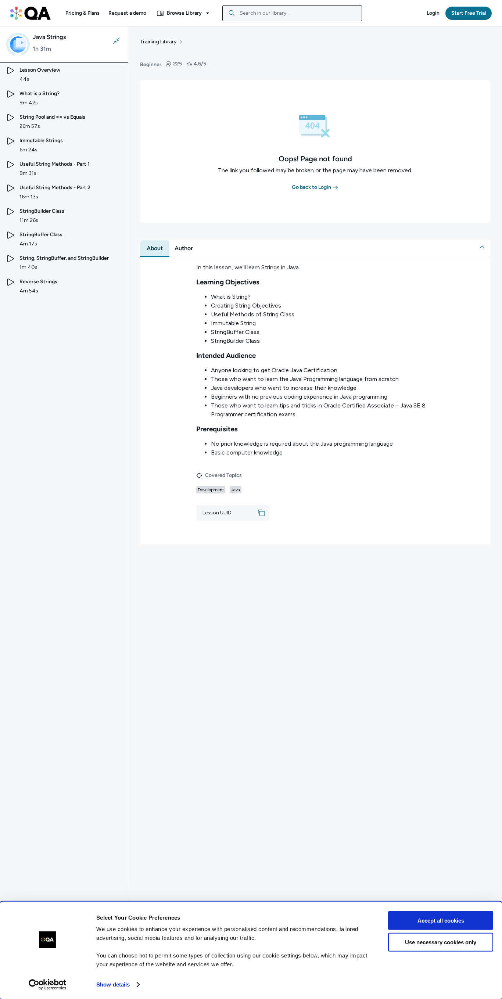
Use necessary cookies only (440, 942)
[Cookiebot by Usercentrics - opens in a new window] (47, 984)
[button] (82, 13)
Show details (113, 984)
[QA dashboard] (30, 13)
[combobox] (292, 13)
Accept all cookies (440, 920)
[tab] (155, 248)
